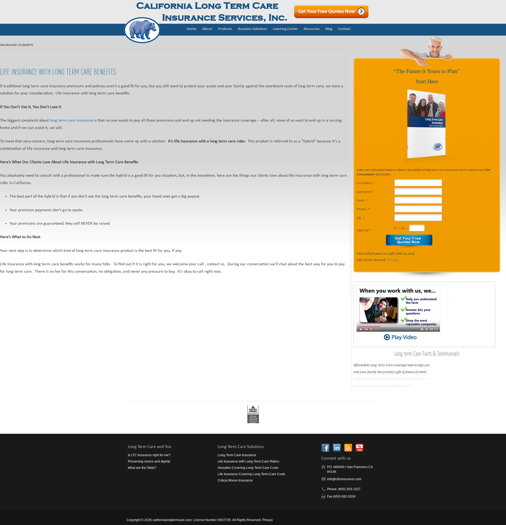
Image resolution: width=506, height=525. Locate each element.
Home (191, 29)
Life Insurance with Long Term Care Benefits (58, 71)
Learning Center (285, 29)
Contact (344, 29)
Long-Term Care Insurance (237, 455)
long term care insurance (71, 120)
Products (225, 29)
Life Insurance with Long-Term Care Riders (248, 461)
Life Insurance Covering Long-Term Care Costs (251, 474)
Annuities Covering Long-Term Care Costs (248, 467)
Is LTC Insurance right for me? (149, 455)
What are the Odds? (142, 467)
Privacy (393, 259)
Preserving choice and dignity (149, 461)
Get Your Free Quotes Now (331, 11)
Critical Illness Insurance (235, 480)
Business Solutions (252, 29)
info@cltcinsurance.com (344, 479)
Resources (312, 29)
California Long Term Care (212, 12)
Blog (328, 29)
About (207, 29)
